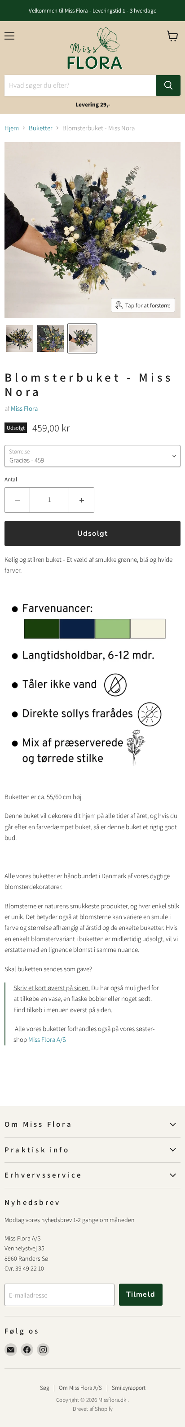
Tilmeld (140, 1294)
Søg (44, 1387)
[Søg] (168, 85)
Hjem (11, 128)
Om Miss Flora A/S (80, 1387)
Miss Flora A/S (47, 1039)
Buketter (41, 128)
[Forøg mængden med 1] (81, 499)
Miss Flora (24, 408)
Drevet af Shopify (93, 1409)
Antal (10, 479)
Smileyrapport (128, 1387)
